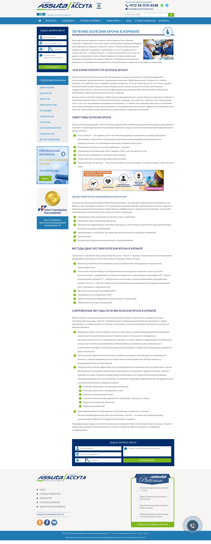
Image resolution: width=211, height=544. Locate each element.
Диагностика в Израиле (52, 507)
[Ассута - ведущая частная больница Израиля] (66, 6)
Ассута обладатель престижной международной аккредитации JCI (52, 223)
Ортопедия (46, 111)
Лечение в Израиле (90, 21)
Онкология (46, 93)
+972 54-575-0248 (143, 5)
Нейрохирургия (48, 105)
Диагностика (47, 87)
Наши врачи (113, 21)
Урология (45, 122)
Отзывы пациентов (145, 21)
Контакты (163, 21)
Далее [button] (45, 178)
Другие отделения (50, 139)
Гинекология (47, 116)
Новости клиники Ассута (50, 514)
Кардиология (47, 134)
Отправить (147, 460)
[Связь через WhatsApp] (162, 5)
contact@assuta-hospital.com (140, 9)
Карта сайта (143, 533)
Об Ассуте (50, 21)
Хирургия (45, 99)
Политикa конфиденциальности (123, 533)
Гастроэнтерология (50, 128)
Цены (129, 21)
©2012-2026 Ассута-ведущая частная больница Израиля (85, 533)
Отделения (68, 21)
